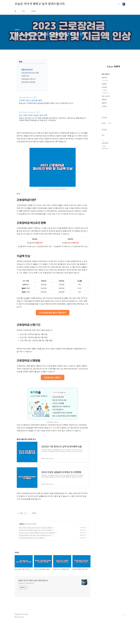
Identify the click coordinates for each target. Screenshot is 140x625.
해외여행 (104, 77)
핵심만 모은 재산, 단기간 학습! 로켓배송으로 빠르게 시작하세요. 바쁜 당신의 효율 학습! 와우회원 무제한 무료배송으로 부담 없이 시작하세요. (52, 119)
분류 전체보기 (106, 74)
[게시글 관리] (27, 513)
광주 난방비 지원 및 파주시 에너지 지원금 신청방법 (35, 527)
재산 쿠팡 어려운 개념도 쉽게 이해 (33, 115)
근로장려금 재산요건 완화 (30, 73)
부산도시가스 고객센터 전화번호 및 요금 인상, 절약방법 (37, 533)
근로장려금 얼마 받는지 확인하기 (52, 313)
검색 (119, 4)
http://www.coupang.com (27, 112)
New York (106, 80)
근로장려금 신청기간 (28, 79)
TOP (123, 615)
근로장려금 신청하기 (52, 377)
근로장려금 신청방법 (28, 82)
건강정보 (104, 106)
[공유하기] (24, 513)
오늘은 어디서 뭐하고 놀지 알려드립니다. (40, 4)
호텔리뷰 (105, 90)
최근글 (103, 123)
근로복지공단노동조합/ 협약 (30, 100)
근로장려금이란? (27, 69)
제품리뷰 (104, 103)
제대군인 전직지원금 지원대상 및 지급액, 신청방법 (35, 530)
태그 (23, 11)
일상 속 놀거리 (106, 96)
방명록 (33, 11)
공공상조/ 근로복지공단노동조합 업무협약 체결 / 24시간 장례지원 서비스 (46, 103)
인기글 (109, 123)
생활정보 (21, 524)
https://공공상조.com (26, 97)
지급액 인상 (25, 76)
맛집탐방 (104, 84)
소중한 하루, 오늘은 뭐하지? (26, 583)
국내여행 (104, 87)
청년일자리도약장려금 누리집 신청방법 (31, 538)
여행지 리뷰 (106, 93)
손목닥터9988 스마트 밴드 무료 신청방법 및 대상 (35, 535)
